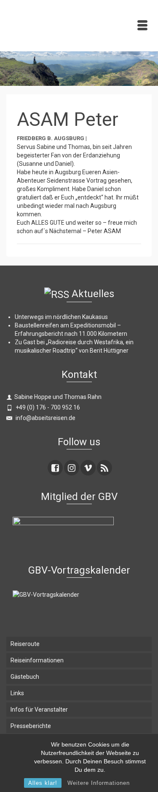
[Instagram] (71, 468)
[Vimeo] (88, 468)
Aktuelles (93, 294)
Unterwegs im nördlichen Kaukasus (61, 317)
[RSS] (104, 468)
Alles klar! (42, 783)
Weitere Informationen (98, 783)
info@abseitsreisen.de (44, 418)
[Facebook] (55, 468)
